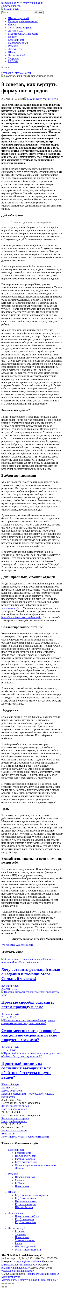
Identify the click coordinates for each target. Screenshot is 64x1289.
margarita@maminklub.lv (27, 1261)
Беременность (16, 39)
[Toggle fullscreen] (9, 1283)
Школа (12, 52)
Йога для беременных (14, 1109)
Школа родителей (18, 18)
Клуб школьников (25, 1198)
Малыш (19, 1180)
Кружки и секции (25, 1204)
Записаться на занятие (14, 1130)
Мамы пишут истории (28, 1249)
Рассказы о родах (25, 1158)
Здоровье (13, 58)
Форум (12, 24)
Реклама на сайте (46, 1273)
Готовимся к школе (26, 1201)
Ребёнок (13, 45)
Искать (38, 12)
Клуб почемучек (24, 1219)
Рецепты (20, 1231)
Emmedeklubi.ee (49, 1279)
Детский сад (15, 30)
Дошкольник (15, 1213)
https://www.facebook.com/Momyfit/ (21, 617)
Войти (27, 72)
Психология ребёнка (27, 1216)
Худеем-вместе (24, 944)
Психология (22, 1186)
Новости (13, 36)
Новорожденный (18, 42)
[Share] (6, 1283)
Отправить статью (12, 72)
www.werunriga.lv (11, 608)
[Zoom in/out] (13, 1283)
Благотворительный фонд (23, 33)
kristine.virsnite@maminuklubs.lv (19, 1264)
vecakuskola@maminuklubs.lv (17, 1270)
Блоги (18, 1243)
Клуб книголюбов (25, 1222)
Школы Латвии (24, 1207)
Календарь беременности (23, 21)
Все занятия (8, 1133)
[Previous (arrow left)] (2, 1286)
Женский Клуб (16, 55)
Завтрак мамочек (25, 1240)
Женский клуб (16, 1228)
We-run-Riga (8, 944)
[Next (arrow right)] (6, 1286)
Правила (30, 1273)
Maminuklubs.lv (10, 1279)
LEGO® (13, 61)
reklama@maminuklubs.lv (15, 1267)
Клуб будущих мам (26, 1162)
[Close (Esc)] (2, 1283)
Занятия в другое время (15, 1105)
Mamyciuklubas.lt (29, 1279)
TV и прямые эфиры (20, 27)
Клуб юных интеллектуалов (31, 1195)
